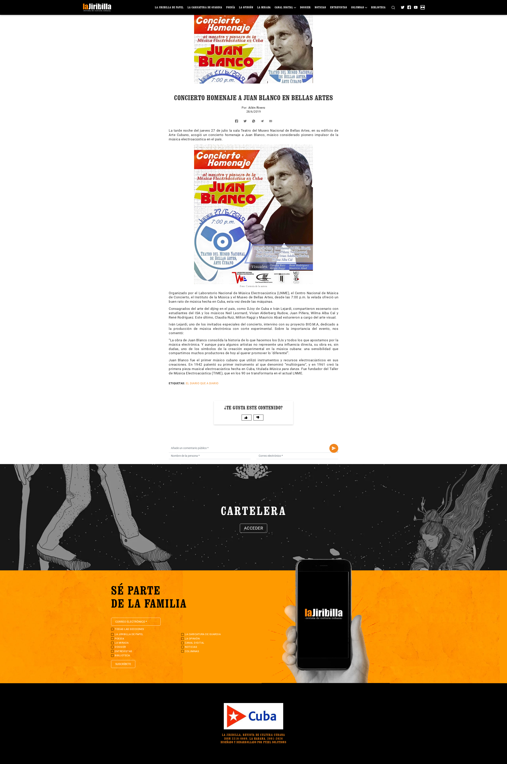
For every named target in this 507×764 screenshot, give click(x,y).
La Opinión (246, 7)
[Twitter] (402, 7)
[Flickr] (422, 7)
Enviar (333, 448)
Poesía (230, 7)
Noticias (320, 7)
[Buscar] (393, 7)
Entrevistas (338, 7)
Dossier (305, 7)
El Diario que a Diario (202, 383)
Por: (245, 107)
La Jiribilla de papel (169, 7)
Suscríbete (123, 664)
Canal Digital (284, 7)
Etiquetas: (177, 383)
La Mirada (264, 7)
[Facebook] (409, 7)
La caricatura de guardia (205, 7)
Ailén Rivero (256, 107)
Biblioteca (378, 7)
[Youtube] (415, 7)
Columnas (357, 7)
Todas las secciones (129, 629)
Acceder (253, 528)
